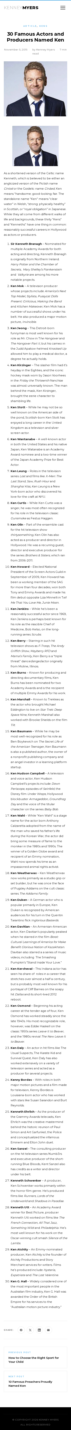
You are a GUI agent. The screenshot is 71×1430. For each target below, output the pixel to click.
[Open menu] (63, 7)
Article (30, 26)
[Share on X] (30, 1330)
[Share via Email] (48, 1330)
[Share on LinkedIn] (39, 1330)
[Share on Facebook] (21, 1330)
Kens (43, 26)
